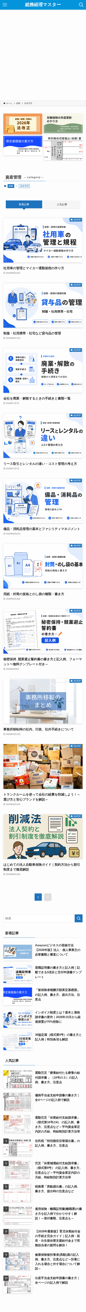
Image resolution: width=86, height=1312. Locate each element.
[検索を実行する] (79, 918)
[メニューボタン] (5, 5)
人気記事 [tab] (62, 204)
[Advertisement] (43, 55)
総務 (11, 186)
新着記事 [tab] (24, 204)
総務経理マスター (43, 5)
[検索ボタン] (81, 5)
